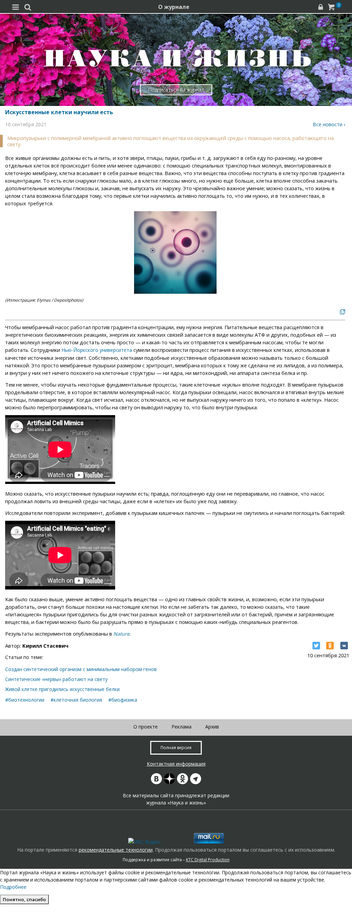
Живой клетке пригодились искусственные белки (62, 689)
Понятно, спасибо (24, 899)
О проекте (145, 726)
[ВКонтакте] (344, 645)
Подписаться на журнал (176, 89)
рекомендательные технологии (116, 849)
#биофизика (122, 699)
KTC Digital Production (208, 860)
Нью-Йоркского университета (97, 350)
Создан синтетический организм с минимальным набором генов (81, 669)
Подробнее (13, 887)
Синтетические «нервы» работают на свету (56, 679)
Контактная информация (176, 763)
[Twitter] (316, 645)
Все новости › (329, 124)
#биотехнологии (24, 699)
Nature (121, 633)
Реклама (181, 726)
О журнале (173, 7)
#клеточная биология (76, 699)
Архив (212, 726)
